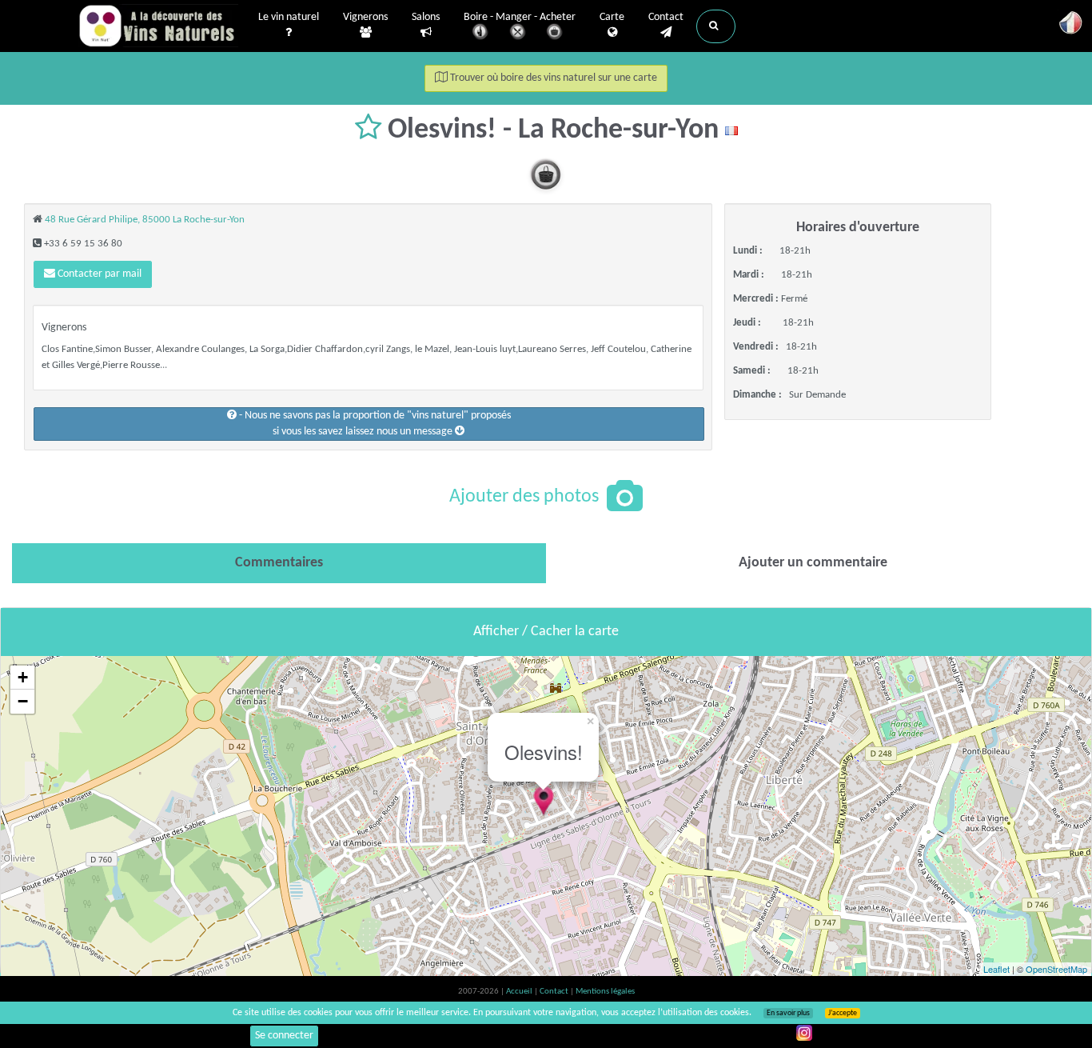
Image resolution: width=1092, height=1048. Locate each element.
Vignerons (365, 17)
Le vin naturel (288, 17)
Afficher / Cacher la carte (546, 631)
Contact (665, 17)
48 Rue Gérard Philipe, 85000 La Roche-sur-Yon (145, 219)
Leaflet (996, 968)
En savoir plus (788, 1013)
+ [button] (23, 677)
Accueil (520, 991)
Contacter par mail (98, 274)
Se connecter (284, 1036)
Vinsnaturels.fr (158, 26)
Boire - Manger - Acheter (520, 17)
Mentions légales (605, 991)
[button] (715, 26)
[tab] (279, 563)
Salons (426, 17)
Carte (612, 17)
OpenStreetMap (1056, 968)
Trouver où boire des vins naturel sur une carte (552, 78)
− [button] (23, 701)
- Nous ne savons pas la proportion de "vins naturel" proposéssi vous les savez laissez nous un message (374, 424)
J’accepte (842, 1013)
